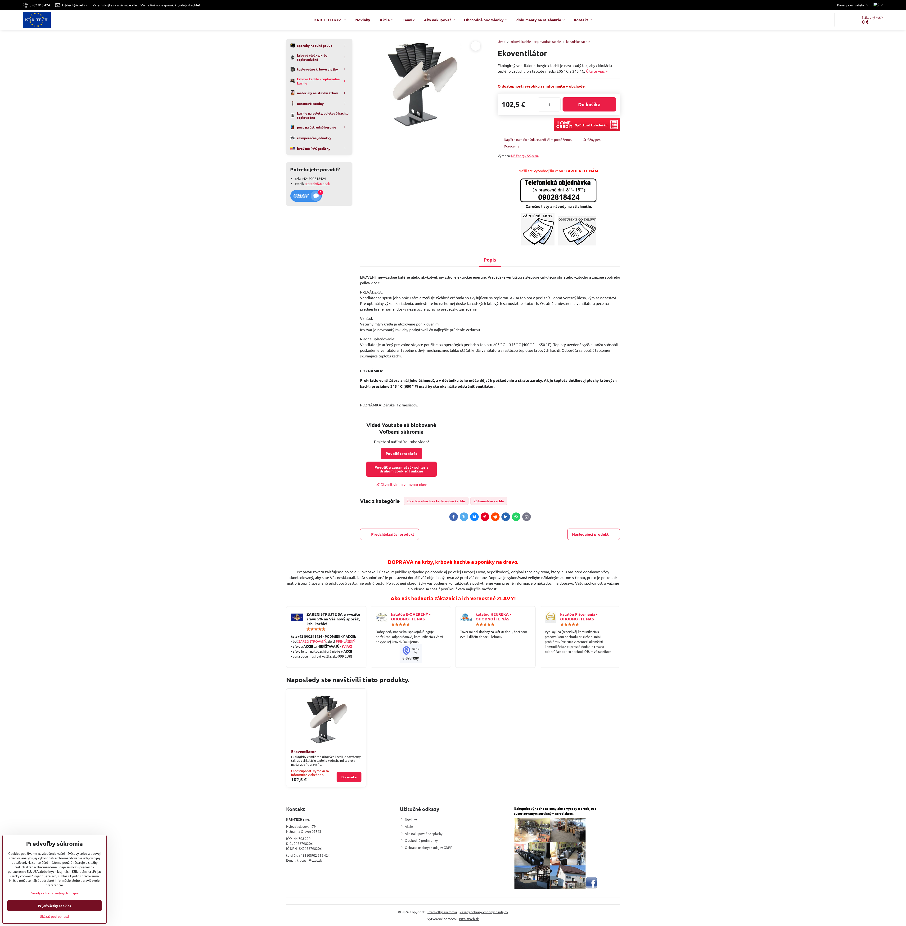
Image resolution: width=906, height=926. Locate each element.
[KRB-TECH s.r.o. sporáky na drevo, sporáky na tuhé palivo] (411, 653)
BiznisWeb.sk (469, 919)
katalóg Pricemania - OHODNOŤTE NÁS (578, 616)
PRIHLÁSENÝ (345, 641)
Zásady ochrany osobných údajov (484, 912)
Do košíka (589, 104)
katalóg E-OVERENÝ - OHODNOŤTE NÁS (410, 616)
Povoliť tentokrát (401, 453)
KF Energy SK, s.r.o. (525, 155)
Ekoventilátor (303, 751)
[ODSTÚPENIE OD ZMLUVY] (577, 243)
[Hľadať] (841, 20)
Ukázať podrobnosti (54, 916)
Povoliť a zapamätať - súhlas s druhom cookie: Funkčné (401, 469)
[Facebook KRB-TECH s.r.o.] (591, 887)
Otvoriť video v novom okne (403, 484)
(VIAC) (347, 646)
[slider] (316, 629)
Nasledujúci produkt (590, 534)
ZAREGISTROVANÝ (312, 641)
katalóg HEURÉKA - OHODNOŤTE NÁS (493, 616)
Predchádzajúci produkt (392, 534)
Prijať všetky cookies (54, 906)
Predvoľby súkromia (442, 912)
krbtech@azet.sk (317, 183)
